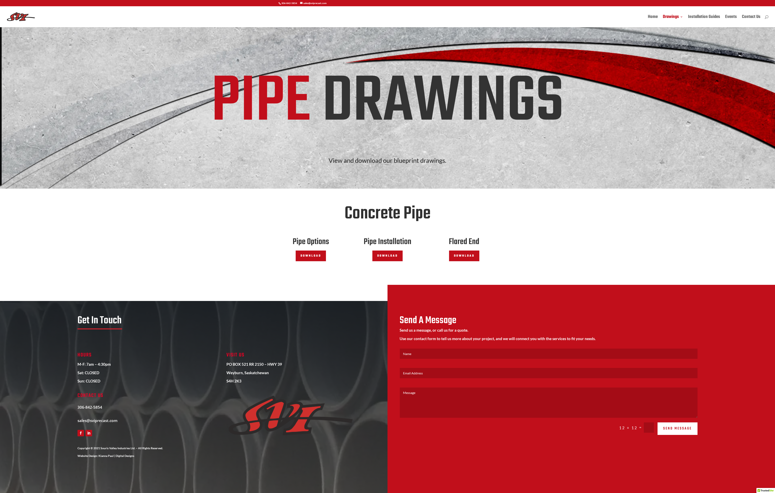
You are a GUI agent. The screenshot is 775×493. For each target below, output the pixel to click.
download (311, 256)
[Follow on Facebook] (81, 433)
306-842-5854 (90, 407)
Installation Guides (704, 17)
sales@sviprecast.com (97, 420)
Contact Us (751, 17)
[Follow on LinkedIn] (89, 433)
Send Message (677, 428)
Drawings (671, 17)
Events (731, 17)
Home (653, 17)
